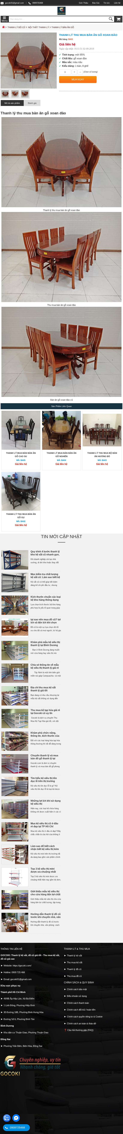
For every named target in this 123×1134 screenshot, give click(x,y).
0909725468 (37, 3)
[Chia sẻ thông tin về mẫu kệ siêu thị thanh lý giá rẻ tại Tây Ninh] (14, 682)
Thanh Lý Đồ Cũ (16, 27)
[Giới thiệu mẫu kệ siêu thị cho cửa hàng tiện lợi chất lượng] (14, 909)
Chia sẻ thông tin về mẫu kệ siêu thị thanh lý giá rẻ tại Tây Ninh (45, 668)
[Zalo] (6, 1121)
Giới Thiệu (83, 3)
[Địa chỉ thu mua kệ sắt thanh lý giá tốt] (14, 705)
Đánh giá (32, 103)
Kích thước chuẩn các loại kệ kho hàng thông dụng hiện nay (46, 600)
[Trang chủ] (3, 27)
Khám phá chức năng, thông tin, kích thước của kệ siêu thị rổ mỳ (45, 736)
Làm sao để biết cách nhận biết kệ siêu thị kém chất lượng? (45, 849)
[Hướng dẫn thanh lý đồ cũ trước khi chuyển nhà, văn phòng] (14, 931)
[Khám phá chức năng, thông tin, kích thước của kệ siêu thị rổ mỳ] (14, 750)
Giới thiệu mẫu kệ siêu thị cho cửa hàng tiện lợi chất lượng (45, 894)
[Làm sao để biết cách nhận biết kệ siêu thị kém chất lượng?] (14, 863)
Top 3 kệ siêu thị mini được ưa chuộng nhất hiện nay (43, 871)
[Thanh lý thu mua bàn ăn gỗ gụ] (21, 510)
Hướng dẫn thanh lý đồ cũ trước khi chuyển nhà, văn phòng (46, 917)
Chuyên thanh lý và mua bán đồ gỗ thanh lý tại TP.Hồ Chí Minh (44, 758)
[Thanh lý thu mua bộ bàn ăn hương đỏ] (102, 449)
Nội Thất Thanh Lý (38, 27)
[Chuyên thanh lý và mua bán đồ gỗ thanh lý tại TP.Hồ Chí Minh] (14, 773)
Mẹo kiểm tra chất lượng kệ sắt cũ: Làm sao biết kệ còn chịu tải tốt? (45, 577)
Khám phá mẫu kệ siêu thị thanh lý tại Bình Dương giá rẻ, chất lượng (45, 645)
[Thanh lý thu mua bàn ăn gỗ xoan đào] (29, 88)
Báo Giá (95, 3)
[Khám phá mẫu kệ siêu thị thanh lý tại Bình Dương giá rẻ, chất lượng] (14, 659)
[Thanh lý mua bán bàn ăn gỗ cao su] (21, 449)
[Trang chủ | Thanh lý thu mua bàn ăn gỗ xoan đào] (61, 14)
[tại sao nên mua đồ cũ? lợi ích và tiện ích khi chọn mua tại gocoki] (14, 637)
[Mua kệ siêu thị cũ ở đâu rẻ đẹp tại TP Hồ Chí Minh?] (14, 841)
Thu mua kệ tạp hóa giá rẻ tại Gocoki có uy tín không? (45, 713)
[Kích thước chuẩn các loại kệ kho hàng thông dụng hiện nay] (14, 614)
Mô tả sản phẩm (12, 103)
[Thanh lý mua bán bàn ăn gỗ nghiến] (61, 449)
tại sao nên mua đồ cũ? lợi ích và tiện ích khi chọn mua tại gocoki (46, 622)
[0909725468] (6, 1127)
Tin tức (107, 3)
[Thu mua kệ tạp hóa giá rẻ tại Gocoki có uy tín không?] (14, 727)
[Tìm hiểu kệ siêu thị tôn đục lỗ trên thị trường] (14, 795)
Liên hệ (117, 3)
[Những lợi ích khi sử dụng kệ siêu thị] (14, 818)
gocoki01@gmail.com (14, 3)
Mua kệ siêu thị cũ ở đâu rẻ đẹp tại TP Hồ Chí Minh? (44, 826)
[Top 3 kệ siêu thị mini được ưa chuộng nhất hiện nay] (14, 886)
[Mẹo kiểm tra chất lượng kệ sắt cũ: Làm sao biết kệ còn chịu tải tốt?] (14, 591)
